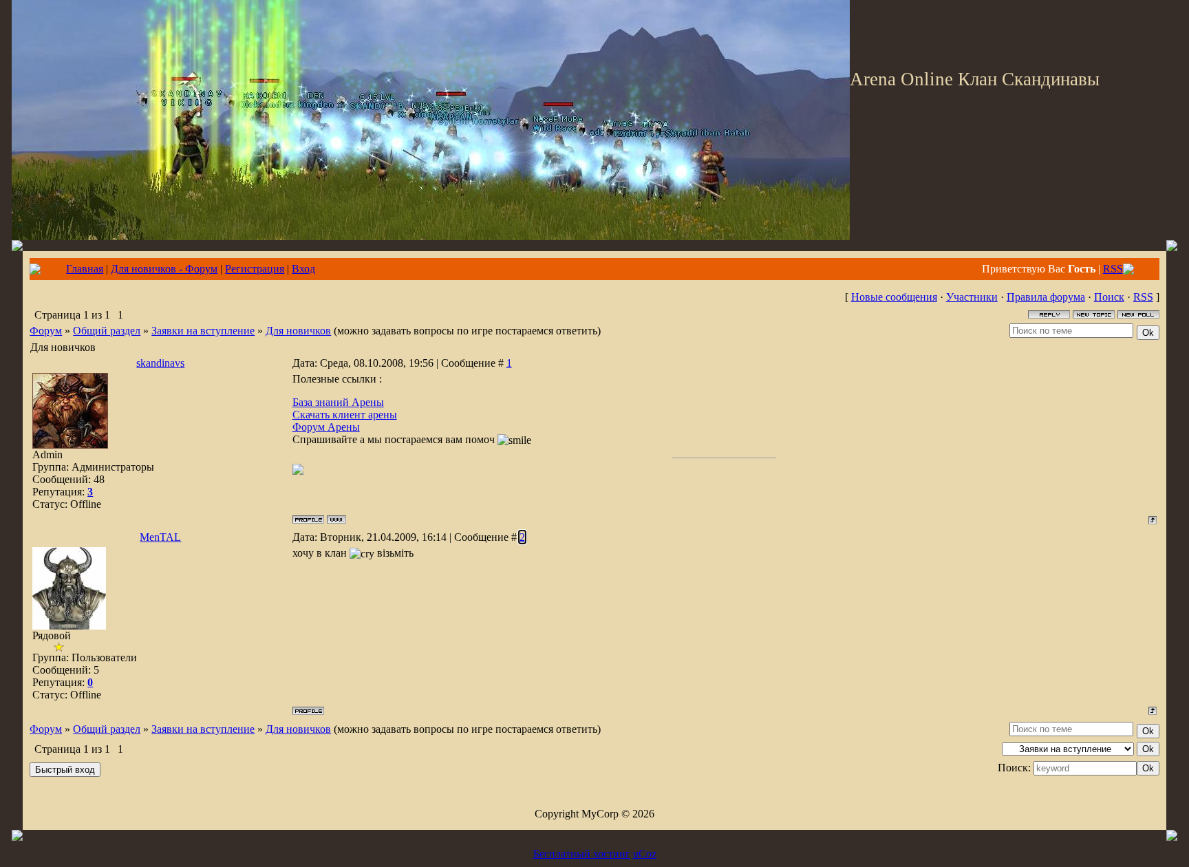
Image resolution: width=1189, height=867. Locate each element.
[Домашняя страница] (336, 519)
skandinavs (160, 363)
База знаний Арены (338, 402)
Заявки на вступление (203, 330)
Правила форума (1046, 297)
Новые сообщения (894, 297)
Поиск (1109, 297)
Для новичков (298, 330)
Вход (303, 269)
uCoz (644, 853)
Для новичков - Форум (164, 269)
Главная (84, 269)
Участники (972, 297)
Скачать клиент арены (344, 414)
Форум (46, 330)
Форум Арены (326, 427)
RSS (1113, 269)
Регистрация (254, 269)
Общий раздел (106, 330)
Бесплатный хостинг (581, 853)
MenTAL (160, 537)
